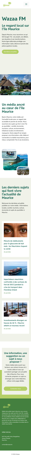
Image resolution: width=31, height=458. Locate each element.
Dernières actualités (10, 52)
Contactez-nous (15, 389)
